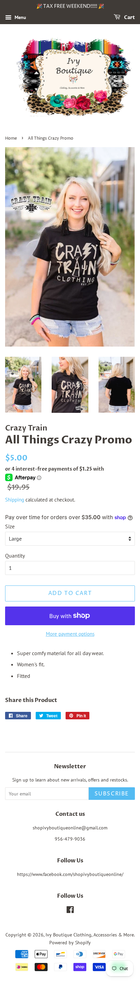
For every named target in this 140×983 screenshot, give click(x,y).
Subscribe (111, 793)
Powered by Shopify (70, 943)
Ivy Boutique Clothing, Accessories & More (90, 935)
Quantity (15, 555)
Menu (19, 17)
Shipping (14, 499)
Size (10, 526)
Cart (129, 17)
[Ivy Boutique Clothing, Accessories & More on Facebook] (70, 911)
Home (11, 138)
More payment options (70, 634)
